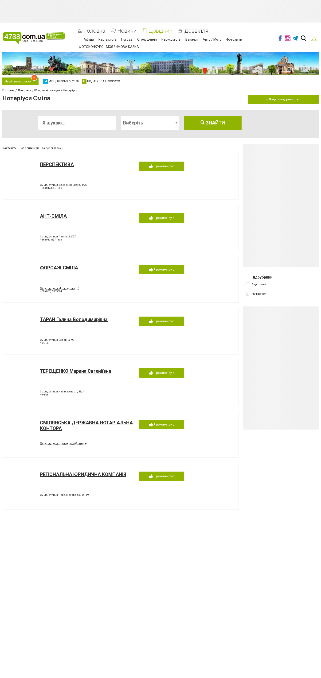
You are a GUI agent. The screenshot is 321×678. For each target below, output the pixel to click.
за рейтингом (30, 148)
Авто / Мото (212, 39)
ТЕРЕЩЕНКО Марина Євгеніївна (75, 371)
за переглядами (52, 148)
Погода (127, 39)
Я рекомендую (163, 166)
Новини (127, 31)
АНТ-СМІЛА (53, 216)
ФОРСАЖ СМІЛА (59, 268)
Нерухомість (171, 39)
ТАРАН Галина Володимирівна (74, 319)
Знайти (215, 123)
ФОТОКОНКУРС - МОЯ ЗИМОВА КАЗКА (109, 47)
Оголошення (147, 39)
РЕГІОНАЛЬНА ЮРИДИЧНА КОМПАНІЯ (83, 474)
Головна (94, 31)
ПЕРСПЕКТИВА (57, 164)
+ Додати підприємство (283, 99)
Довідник (160, 31)
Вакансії (191, 39)
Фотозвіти (234, 39)
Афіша (89, 39)
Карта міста (107, 39)
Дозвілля (196, 31)
